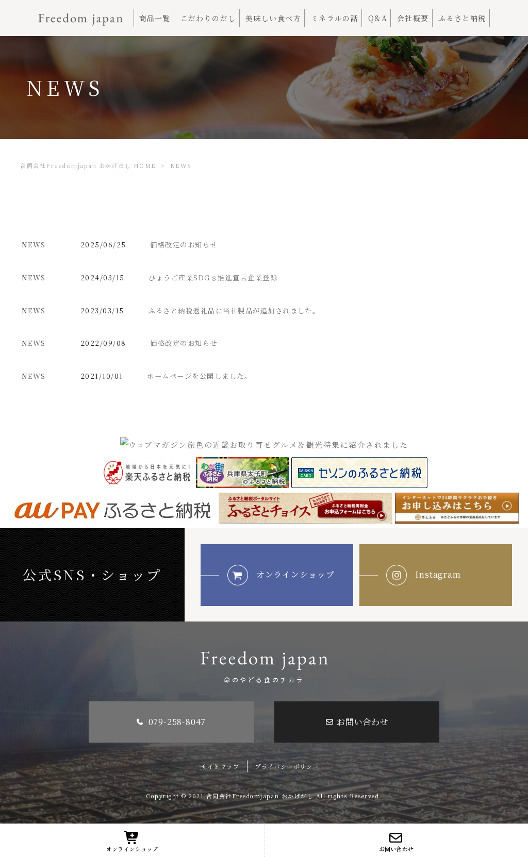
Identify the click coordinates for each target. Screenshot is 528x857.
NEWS (34, 244)
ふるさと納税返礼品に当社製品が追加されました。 (234, 310)
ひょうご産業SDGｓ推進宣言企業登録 (212, 277)
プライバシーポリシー (287, 766)
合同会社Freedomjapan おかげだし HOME (88, 165)
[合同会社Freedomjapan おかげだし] (80, 15)
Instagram (438, 574)
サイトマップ (220, 766)
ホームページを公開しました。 (199, 376)
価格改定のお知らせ (183, 244)
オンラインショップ (295, 574)
